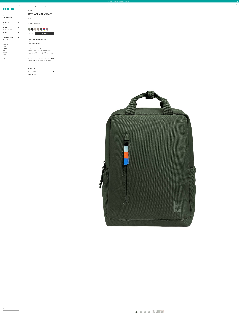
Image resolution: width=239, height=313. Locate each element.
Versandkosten (37, 23)
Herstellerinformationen (35, 77)
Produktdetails (32, 68)
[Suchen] (18, 309)
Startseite (30, 6)
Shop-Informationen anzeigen (34, 43)
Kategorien (36, 6)
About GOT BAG (32, 74)
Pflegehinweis (32, 71)
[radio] (29, 29)
